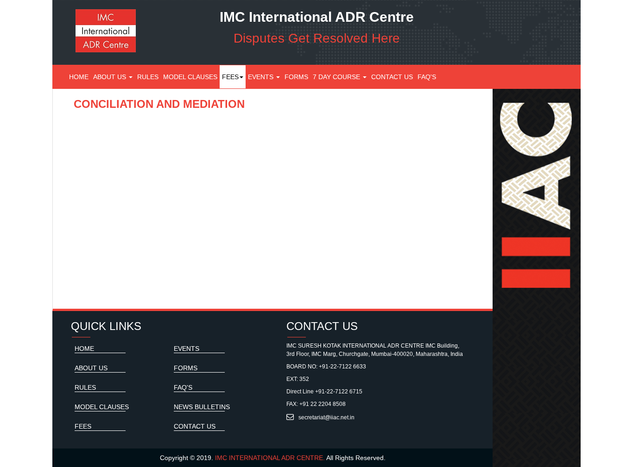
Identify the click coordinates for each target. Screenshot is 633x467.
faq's (427, 77)
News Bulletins (202, 407)
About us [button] (110, 77)
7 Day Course (337, 77)
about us (91, 368)
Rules (149, 77)
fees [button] (230, 77)
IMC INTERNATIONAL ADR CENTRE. (270, 457)
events (261, 77)
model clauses (190, 77)
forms (296, 77)
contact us (392, 77)
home (84, 348)
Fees (83, 426)
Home (80, 77)
